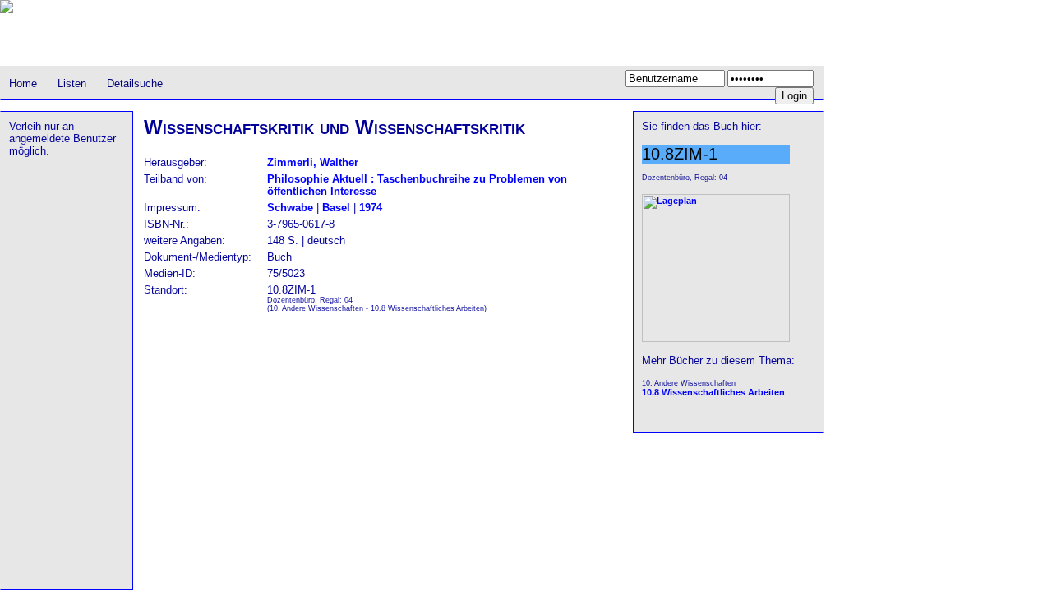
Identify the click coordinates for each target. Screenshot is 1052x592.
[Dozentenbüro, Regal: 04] (716, 339)
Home (23, 83)
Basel (336, 207)
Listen (72, 83)
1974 (370, 207)
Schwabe (290, 207)
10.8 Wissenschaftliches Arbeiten (713, 392)
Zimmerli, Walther (312, 162)
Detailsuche (135, 83)
